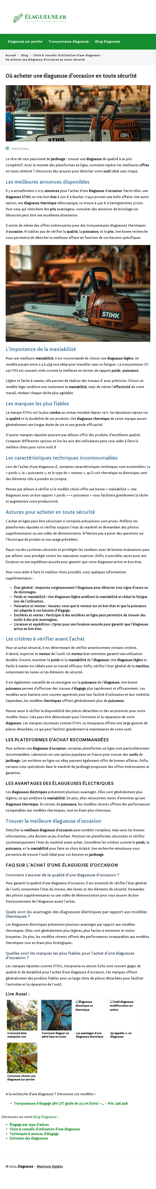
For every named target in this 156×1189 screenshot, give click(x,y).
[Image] (78, 113)
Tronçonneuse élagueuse (69, 41)
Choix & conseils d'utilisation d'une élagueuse (45, 1129)
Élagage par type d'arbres (29, 1125)
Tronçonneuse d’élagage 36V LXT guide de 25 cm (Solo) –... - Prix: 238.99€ (71, 1103)
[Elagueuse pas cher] (40, 18)
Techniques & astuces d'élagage (34, 1134)
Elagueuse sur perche (25, 41)
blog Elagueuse (45, 1117)
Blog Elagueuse (107, 41)
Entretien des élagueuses (29, 1138)
